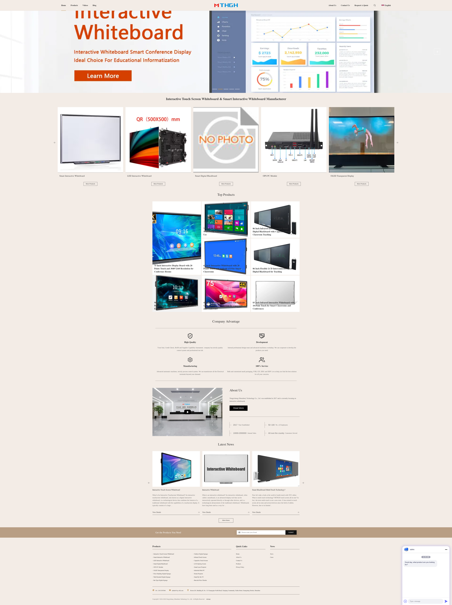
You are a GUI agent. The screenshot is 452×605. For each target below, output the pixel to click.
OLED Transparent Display (161, 570)
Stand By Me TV (199, 577)
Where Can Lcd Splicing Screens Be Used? (268, 489)
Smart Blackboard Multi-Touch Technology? (218, 489)
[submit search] (375, 5)
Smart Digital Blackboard (160, 564)
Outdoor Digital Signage (201, 554)
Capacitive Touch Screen (201, 560)
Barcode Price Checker (200, 580)
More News (226, 520)
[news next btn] (303, 483)
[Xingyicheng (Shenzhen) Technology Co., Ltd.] (226, 5)
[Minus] (446, 549)
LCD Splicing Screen (200, 564)
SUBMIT (291, 532)
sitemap (208, 599)
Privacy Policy (240, 567)
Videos (85, 5)
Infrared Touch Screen (200, 557)
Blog (94, 5)
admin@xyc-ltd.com (177, 590)
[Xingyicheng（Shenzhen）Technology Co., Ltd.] (187, 412)
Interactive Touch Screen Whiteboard (163, 554)
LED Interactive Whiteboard (161, 560)
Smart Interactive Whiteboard (161, 557)
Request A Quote (361, 5)
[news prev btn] (149, 483)
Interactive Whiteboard (160, 489)
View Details (156, 512)
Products (74, 5)
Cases (271, 557)
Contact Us (345, 5)
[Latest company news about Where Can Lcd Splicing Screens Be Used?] (276, 469)
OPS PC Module (158, 567)
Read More (238, 408)
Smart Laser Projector (200, 567)
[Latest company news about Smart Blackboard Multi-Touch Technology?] (226, 469)
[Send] (446, 601)
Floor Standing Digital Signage (162, 574)
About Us (332, 5)
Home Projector (198, 574)
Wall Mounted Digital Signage (161, 577)
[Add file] (405, 601)
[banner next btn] (437, 52)
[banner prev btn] (15, 52)
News (271, 554)
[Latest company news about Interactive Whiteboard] (176, 469)
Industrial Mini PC (199, 570)
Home (63, 5)
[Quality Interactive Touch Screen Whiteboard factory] (226, 52)
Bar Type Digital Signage (160, 580)
